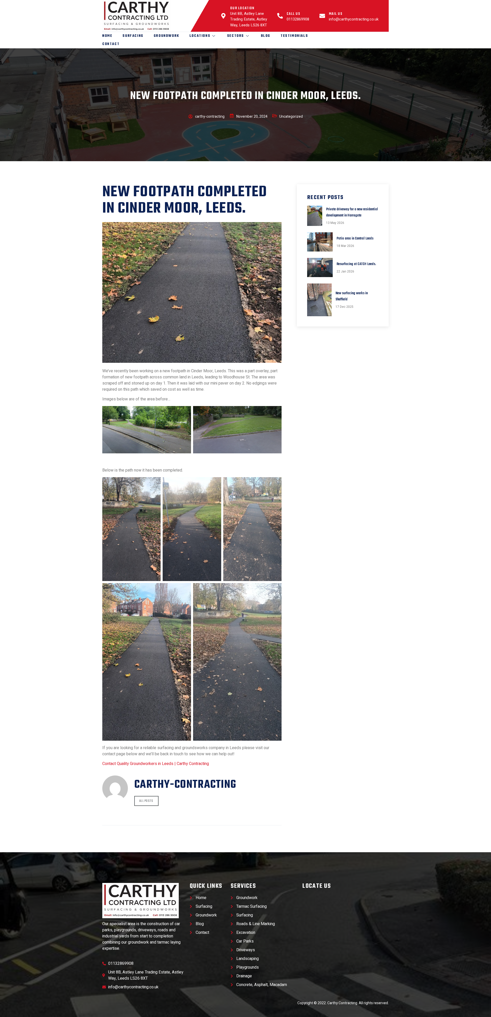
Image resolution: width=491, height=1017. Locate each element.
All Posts (146, 801)
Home (107, 36)
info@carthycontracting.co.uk (353, 19)
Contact (110, 44)
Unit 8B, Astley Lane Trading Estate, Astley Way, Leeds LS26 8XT (248, 19)
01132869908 (298, 19)
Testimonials (294, 36)
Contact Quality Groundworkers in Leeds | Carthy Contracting (155, 764)
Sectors (235, 36)
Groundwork (166, 36)
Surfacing (132, 36)
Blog (265, 36)
